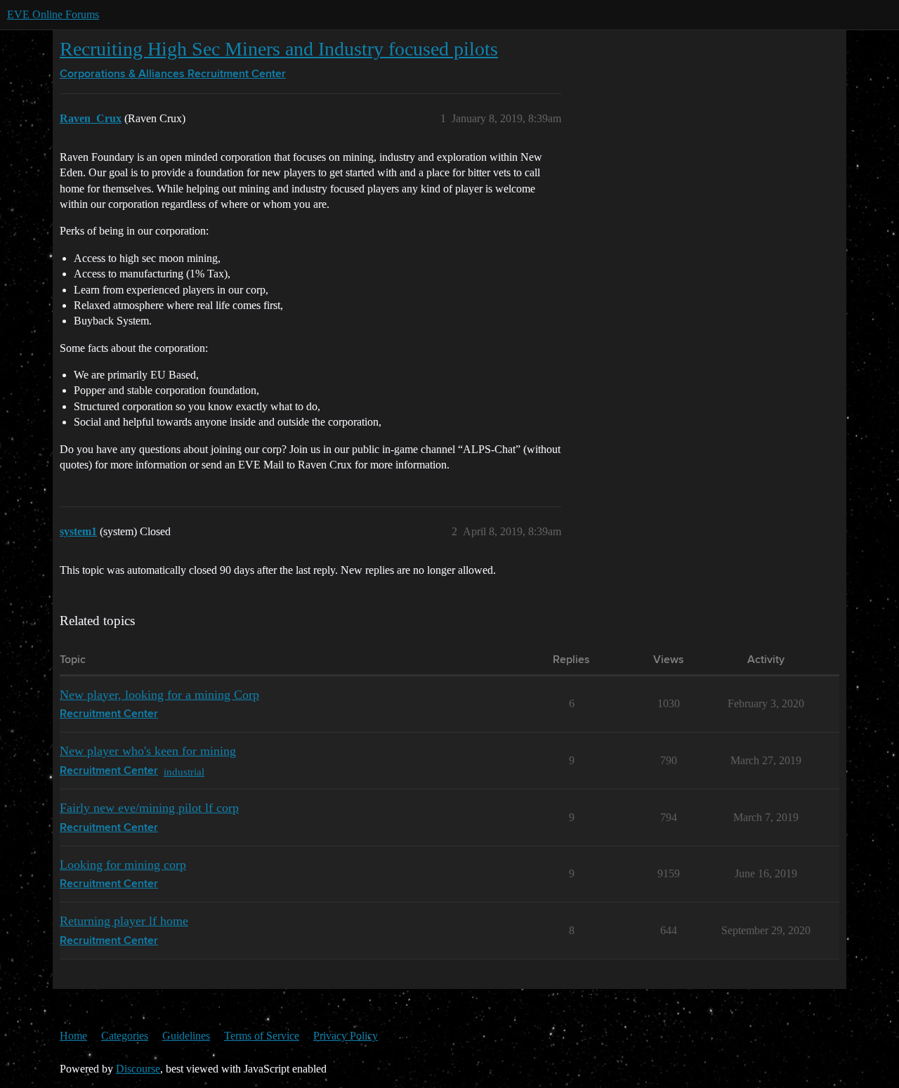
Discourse (138, 1069)
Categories (124, 1036)
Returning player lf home (124, 921)
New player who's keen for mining (148, 751)
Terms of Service (261, 1036)
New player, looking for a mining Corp (159, 695)
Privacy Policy (345, 1036)
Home (73, 1036)
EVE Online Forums (53, 14)
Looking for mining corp (123, 865)
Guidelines (186, 1036)
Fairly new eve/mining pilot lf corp (149, 808)
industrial (184, 772)
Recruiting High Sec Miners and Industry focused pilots (279, 49)
